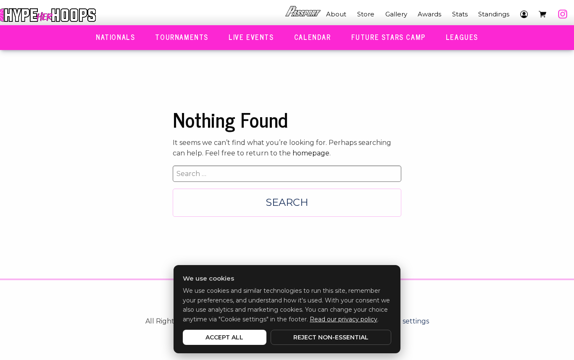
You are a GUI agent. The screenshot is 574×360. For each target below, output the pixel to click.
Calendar (312, 37)
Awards (429, 14)
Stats (460, 14)
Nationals (115, 37)
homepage (310, 153)
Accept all (224, 337)
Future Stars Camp (388, 37)
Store (365, 14)
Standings (493, 14)
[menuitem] (303, 14)
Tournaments (181, 37)
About (336, 14)
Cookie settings (403, 321)
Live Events (251, 37)
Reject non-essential (331, 337)
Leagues (462, 37)
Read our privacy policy (343, 319)
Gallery (396, 14)
